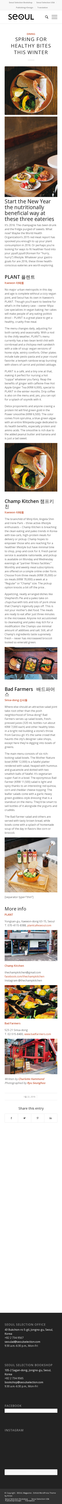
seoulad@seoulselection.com (22, 1342)
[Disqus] (31, 1171)
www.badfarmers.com (37, 1034)
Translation (42, 7)
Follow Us (31, 1472)
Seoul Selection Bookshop (20, 2)
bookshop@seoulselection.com (24, 1382)
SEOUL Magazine (24, 1493)
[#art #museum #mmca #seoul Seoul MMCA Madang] (48, 1460)
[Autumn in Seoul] (31, 1460)
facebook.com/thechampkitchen (24, 976)
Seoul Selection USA (45, 2)
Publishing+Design (24, 7)
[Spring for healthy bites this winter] (31, 90)
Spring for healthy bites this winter (31, 46)
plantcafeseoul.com (39, 925)
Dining (31, 34)
